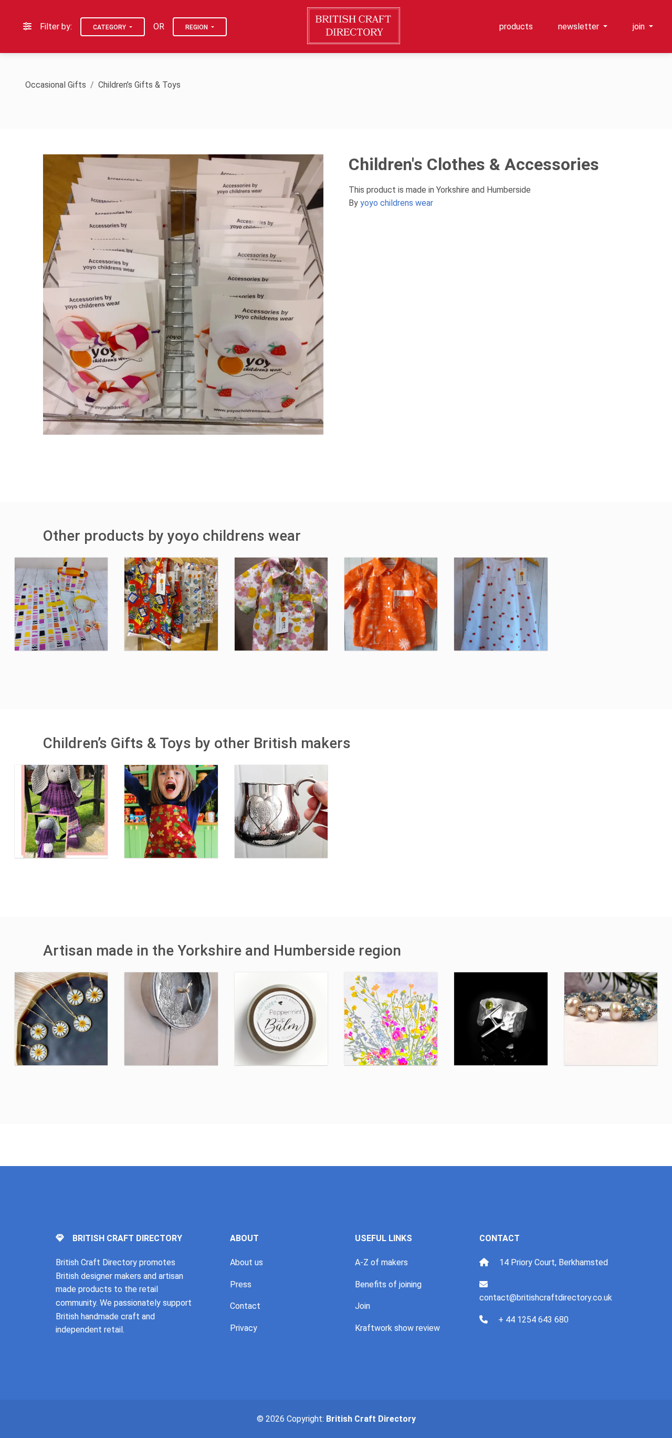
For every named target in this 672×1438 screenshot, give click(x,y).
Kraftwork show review (397, 1328)
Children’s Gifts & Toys (139, 85)
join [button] (640, 27)
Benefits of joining (388, 1284)
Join (362, 1306)
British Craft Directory (371, 1419)
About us (246, 1262)
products (516, 27)
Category (110, 27)
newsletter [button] (579, 27)
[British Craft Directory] (354, 26)
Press (240, 1284)
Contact (245, 1306)
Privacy (243, 1328)
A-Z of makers (381, 1262)
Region (197, 27)
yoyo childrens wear (396, 203)
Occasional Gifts (55, 85)
